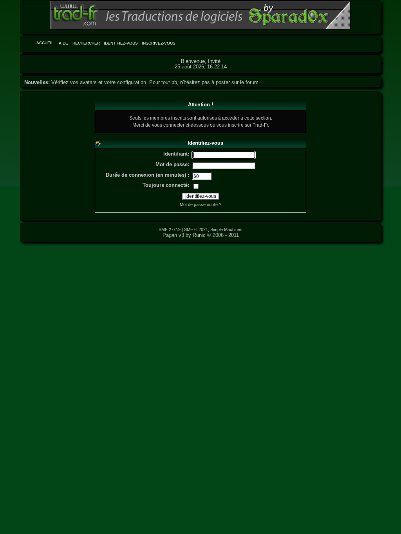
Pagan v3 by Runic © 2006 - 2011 (201, 235)
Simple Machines (226, 229)
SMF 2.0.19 (170, 229)
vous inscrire (230, 124)
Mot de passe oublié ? (200, 204)
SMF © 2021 (196, 229)
